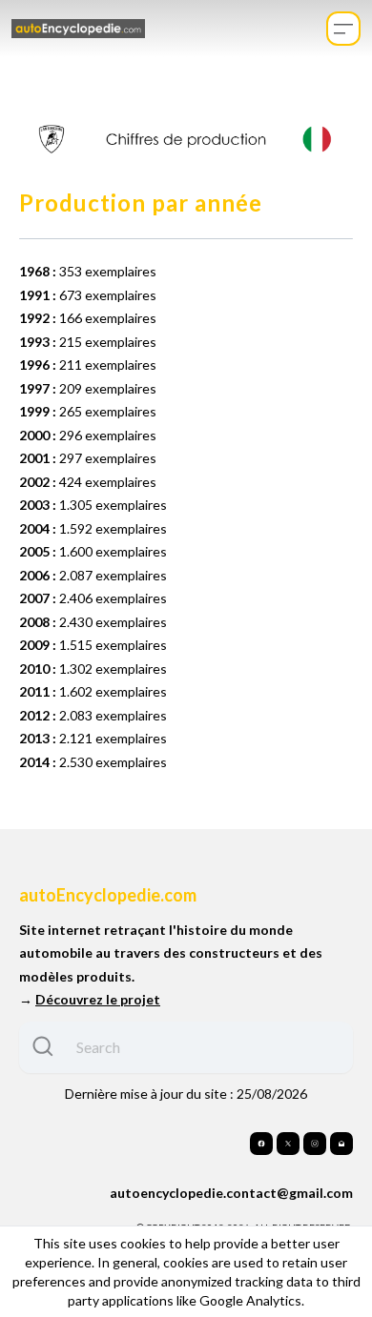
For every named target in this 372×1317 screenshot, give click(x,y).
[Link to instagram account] (314, 1144)
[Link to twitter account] (288, 1144)
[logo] (78, 28)
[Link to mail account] (341, 1144)
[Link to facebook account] (261, 1144)
